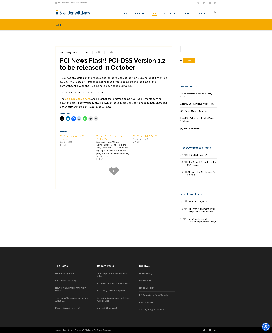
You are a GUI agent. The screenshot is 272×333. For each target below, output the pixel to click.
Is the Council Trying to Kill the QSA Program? (198, 163)
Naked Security (146, 288)
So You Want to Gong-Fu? (67, 281)
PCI (87, 52)
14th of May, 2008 (68, 52)
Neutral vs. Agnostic (194, 201)
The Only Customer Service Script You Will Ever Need (197, 210)
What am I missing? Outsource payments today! (198, 220)
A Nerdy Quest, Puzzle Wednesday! (197, 104)
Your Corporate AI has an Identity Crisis (196, 95)
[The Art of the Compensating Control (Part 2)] (114, 147)
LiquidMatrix (145, 281)
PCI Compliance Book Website (153, 295)
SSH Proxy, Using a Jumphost (194, 111)
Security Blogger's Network (152, 309)
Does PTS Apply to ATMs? (67, 308)
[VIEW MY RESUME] (215, 2)
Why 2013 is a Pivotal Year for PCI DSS (198, 173)
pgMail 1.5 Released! (190, 128)
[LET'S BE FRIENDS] (210, 2)
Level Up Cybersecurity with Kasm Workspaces (197, 119)
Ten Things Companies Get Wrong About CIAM (71, 299)
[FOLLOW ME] (204, 2)
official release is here (77, 98)
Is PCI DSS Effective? (193, 155)
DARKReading (145, 273)
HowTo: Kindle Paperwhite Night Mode (70, 289)
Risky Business (146, 302)
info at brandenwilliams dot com (72, 3)
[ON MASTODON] (198, 2)
